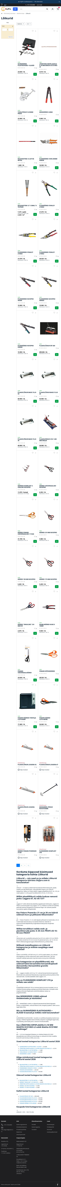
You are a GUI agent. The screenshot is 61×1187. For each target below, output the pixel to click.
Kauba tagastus (36, 1127)
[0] (58, 9)
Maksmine (19, 1132)
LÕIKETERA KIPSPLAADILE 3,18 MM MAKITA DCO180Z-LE (35, 1048)
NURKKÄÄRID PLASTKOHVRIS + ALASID (30, 1046)
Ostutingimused (20, 1134)
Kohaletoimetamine (21, 1127)
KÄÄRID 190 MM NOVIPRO (27, 1085)
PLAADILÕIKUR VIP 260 (26, 1096)
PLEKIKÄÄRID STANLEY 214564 (28, 1068)
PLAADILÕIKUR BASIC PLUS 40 (28, 1099)
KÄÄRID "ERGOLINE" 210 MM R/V (29, 1082)
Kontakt (34, 1124)
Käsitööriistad (20, 13)
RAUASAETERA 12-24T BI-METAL (28, 1050)
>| (28, 865)
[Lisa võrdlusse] (35, 31)
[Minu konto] (53, 9)
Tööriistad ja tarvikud (9, 13)
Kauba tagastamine (21, 1124)
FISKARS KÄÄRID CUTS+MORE (28, 1103)
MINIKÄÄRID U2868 (25, 1053)
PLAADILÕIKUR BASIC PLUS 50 (28, 1098)
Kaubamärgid (50, 1124)
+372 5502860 (30, 5)
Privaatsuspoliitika (21, 1129)
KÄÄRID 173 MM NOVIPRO (27, 1087)
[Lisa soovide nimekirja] (32, 31)
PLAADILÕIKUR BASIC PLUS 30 (28, 1071)
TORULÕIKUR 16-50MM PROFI (28, 1052)
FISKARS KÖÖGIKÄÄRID (26, 1070)
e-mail (40, 5)
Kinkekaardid (50, 1127)
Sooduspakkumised (52, 1132)
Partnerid (49, 1129)
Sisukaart (34, 1129)
